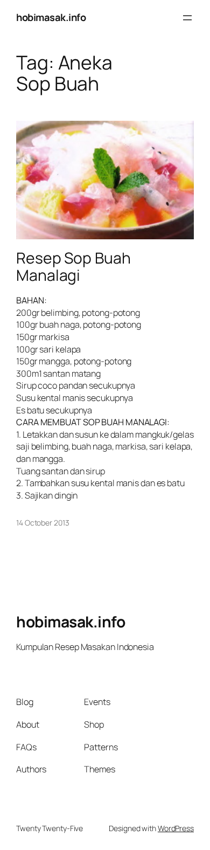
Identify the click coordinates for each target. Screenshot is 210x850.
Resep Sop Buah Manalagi (73, 267)
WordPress (176, 828)
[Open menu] (187, 17)
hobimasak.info (51, 17)
